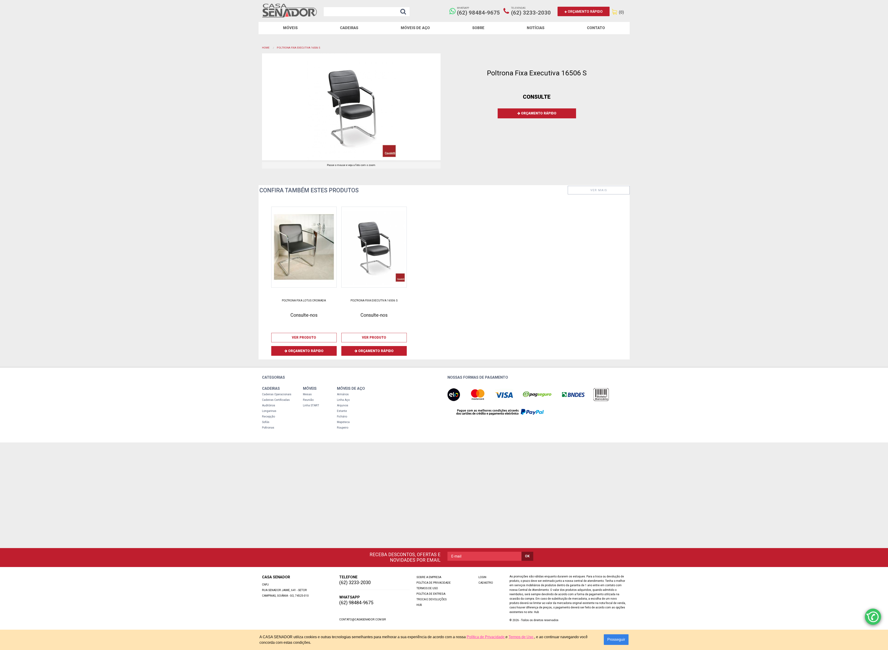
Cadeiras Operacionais (276, 394)
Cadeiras (349, 28)
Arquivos (342, 405)
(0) (621, 12)
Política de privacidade (433, 582)
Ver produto (304, 338)
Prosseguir (616, 639)
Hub (419, 605)
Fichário (342, 416)
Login (482, 577)
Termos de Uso (521, 637)
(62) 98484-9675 (478, 12)
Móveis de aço (415, 28)
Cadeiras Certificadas (276, 400)
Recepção (268, 416)
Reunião (308, 400)
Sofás (265, 422)
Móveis (290, 28)
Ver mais (598, 190)
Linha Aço (343, 400)
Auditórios (268, 405)
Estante (342, 411)
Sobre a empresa (428, 577)
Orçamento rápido (585, 12)
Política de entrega (430, 593)
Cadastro (485, 582)
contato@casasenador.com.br (362, 619)
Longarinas (269, 411)
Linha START (311, 405)
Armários (343, 394)
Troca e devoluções (431, 599)
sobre (478, 28)
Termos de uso (427, 588)
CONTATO (596, 28)
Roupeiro (342, 427)
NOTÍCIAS (535, 28)
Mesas (307, 394)
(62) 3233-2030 (531, 12)
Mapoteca (343, 422)
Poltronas (268, 427)
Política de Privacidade (486, 637)
